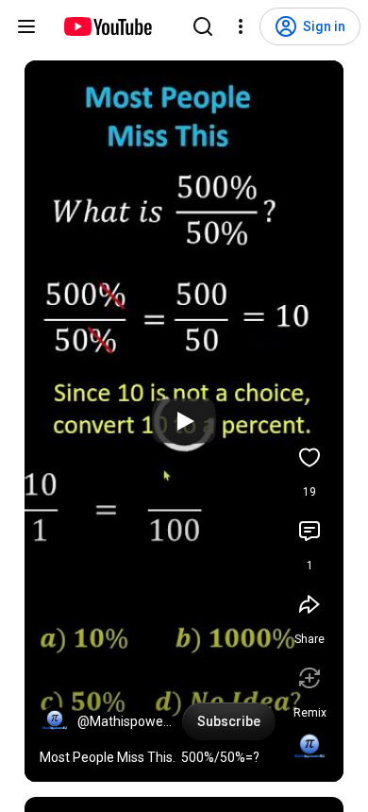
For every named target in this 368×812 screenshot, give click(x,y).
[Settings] (240, 26)
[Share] (309, 604)
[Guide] (26, 26)
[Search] (203, 26)
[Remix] (309, 678)
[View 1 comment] (309, 530)
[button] (55, 721)
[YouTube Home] (107, 26)
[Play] (184, 421)
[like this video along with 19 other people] (309, 457)
